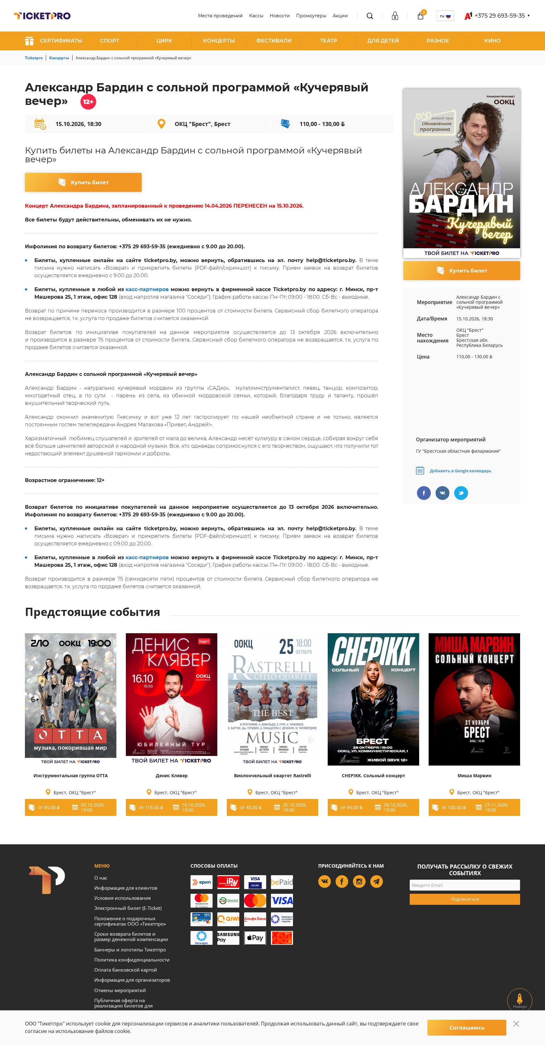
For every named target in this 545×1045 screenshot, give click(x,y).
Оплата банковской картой (125, 970)
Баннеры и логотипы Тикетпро (130, 949)
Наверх (520, 1006)
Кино (492, 41)
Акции (340, 16)
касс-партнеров (147, 289)
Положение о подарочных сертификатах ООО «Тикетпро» (130, 921)
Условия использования (122, 898)
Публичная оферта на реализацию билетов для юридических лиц (123, 1005)
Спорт (109, 41)
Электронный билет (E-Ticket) (127, 908)
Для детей (383, 41)
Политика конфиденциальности (132, 959)
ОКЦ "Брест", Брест (203, 124)
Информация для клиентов (125, 888)
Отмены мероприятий (120, 990)
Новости (280, 16)
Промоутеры (311, 16)
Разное (438, 41)
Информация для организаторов (132, 980)
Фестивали (273, 41)
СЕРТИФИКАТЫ (61, 41)
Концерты (219, 41)
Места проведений (220, 16)
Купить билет (90, 182)
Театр (328, 41)
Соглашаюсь (466, 1027)
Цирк (164, 41)
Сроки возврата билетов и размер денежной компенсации (131, 936)
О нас (100, 878)
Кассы (256, 16)
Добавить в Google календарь (460, 471)
